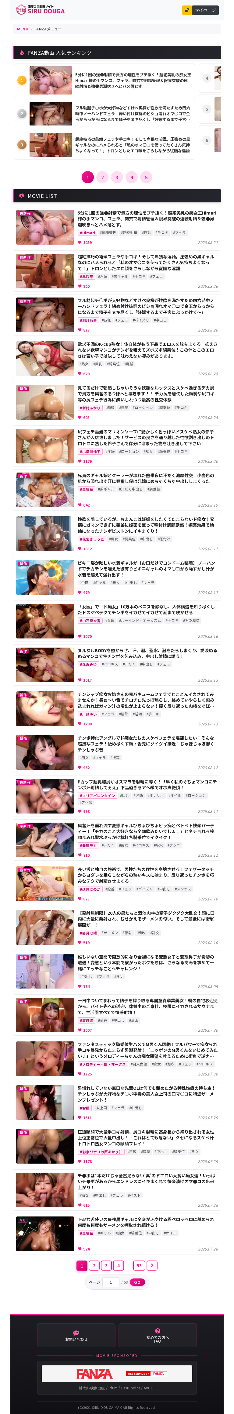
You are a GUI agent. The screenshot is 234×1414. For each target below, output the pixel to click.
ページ (95, 1282)
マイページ (205, 10)
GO (137, 1282)
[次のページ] (152, 1266)
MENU (22, 29)
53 (139, 1265)
